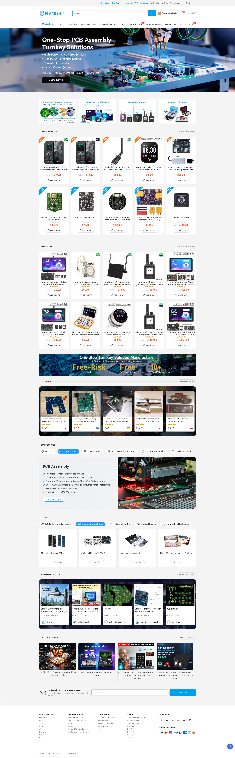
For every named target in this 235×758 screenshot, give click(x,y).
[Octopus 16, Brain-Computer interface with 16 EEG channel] (117, 201)
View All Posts (187, 609)
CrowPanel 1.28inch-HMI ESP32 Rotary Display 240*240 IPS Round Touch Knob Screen (117, 333)
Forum (41, 695)
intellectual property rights (78, 704)
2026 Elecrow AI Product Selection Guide (96, 645)
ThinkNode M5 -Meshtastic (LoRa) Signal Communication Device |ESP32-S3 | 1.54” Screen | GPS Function (149, 283)
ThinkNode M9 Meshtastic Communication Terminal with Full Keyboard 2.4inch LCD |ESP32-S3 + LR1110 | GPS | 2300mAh (53, 168)
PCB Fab (72, 24)
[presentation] (8, 59)
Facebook (161, 692)
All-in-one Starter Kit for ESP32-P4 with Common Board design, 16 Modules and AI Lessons (86, 333)
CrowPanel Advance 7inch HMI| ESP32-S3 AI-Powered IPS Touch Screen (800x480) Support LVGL (181, 333)
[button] (111, 88)
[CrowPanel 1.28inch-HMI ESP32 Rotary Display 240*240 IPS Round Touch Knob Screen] (117, 316)
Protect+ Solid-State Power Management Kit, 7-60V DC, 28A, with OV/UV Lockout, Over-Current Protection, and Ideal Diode (149, 218)
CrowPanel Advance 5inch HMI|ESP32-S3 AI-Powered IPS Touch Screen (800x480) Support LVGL (181, 283)
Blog (41, 698)
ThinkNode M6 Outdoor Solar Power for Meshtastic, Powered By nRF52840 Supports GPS (117, 283)
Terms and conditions (77, 692)
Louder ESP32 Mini (181, 217)
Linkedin (172, 692)
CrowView (131, 698)
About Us (42, 689)
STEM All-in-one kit (134, 692)
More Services (153, 24)
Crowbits (130, 706)
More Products (186, 132)
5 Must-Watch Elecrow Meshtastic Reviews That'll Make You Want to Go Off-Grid (175, 647)
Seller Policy (102, 701)
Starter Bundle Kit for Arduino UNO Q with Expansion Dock (181, 168)
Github (41, 706)
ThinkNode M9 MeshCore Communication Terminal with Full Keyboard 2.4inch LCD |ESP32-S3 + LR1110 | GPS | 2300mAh (85, 168)
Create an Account (172, 3)
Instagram (184, 692)
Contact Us (43, 692)
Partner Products (173, 24)
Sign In (156, 3)
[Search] (151, 13)
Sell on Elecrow (104, 698)
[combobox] (114, 13)
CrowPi (129, 701)
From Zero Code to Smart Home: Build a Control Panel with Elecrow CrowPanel (136, 647)
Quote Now (58, 534)
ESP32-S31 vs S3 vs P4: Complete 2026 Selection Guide (57, 645)
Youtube (178, 692)
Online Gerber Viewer (112, 3)
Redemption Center (169, 13)
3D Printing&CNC (108, 24)
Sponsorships (103, 692)
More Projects (186, 546)
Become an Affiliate (105, 695)
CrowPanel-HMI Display (136, 689)
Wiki (40, 701)
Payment (72, 695)
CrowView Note (133, 695)
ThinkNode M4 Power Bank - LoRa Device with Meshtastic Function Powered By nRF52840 (86, 283)
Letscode (130, 709)
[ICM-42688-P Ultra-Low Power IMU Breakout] (53, 201)
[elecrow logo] (48, 13)
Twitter (166, 692)
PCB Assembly (88, 24)
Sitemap (42, 704)
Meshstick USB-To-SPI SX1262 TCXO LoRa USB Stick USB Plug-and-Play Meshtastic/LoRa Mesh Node (117, 168)
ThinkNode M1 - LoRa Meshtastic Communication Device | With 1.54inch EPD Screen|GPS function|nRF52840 (149, 333)
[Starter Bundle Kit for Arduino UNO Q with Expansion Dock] (181, 151)
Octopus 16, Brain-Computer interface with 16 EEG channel (117, 218)
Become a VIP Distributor (137, 3)
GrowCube (131, 704)
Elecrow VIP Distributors (107, 689)
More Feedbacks (187, 381)
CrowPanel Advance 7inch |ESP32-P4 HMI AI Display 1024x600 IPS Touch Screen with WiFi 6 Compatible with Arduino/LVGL (54, 333)
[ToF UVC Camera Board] (85, 201)
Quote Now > (54, 492)
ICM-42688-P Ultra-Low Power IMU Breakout (54, 218)
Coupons (43, 709)
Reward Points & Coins (77, 701)
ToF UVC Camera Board (85, 217)
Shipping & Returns (75, 689)
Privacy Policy (73, 698)
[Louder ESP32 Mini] (181, 201)
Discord (190, 692)
